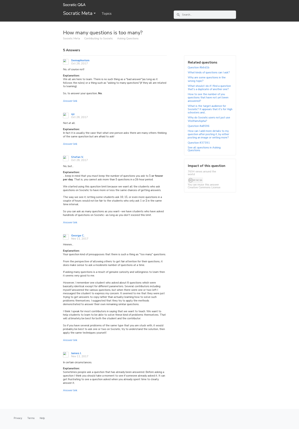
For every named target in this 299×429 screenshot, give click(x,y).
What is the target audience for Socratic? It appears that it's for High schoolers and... (210, 109)
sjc (73, 114)
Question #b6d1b (198, 67)
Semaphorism (80, 60)
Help (42, 418)
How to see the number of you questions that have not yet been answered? (208, 97)
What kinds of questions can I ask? (209, 72)
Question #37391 (199, 143)
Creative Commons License (204, 187)
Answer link (70, 101)
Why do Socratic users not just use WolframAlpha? (209, 119)
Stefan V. (77, 157)
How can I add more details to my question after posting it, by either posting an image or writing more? (208, 134)
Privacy (18, 418)
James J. (76, 353)
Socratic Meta (78, 13)
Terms (31, 418)
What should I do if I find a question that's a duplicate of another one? (209, 87)
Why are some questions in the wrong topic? (207, 79)
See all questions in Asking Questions (204, 149)
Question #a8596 (199, 126)
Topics (107, 13)
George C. (77, 235)
